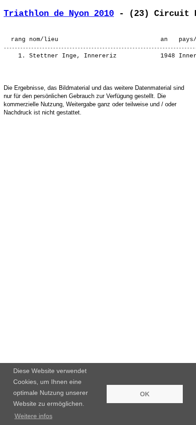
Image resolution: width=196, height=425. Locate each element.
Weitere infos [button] (33, 416)
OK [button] (145, 394)
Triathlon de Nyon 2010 (59, 14)
